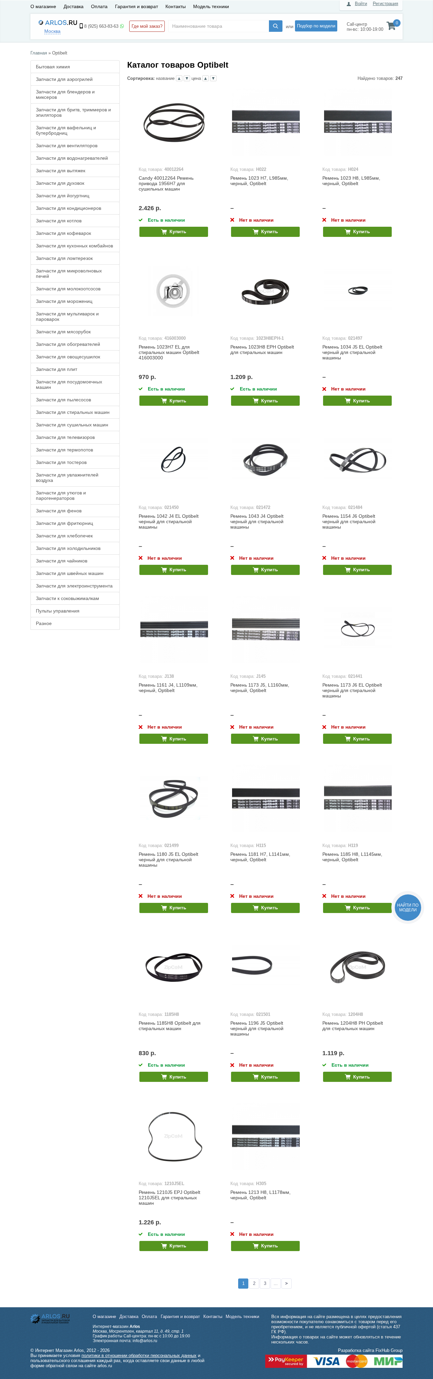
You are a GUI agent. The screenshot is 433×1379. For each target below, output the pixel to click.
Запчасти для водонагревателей (72, 158)
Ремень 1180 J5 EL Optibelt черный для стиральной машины (168, 859)
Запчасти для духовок (60, 183)
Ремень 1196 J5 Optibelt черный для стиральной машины (256, 1028)
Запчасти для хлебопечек (64, 535)
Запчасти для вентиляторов (66, 145)
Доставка (74, 6)
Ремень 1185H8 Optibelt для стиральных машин (170, 1025)
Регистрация (385, 3)
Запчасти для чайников (61, 560)
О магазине (43, 6)
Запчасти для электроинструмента (74, 585)
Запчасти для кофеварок (63, 233)
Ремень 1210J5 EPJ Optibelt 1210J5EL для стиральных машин (169, 1197)
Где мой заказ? (147, 26)
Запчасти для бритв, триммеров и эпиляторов (73, 112)
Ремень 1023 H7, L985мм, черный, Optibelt (259, 180)
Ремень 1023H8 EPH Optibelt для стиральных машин (262, 349)
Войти (361, 3)
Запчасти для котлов (59, 220)
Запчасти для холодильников (68, 548)
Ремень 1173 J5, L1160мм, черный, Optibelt (259, 687)
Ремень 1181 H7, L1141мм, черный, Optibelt (260, 856)
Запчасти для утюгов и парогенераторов (61, 495)
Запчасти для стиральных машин (73, 412)
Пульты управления (57, 611)
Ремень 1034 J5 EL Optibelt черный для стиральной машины (352, 352)
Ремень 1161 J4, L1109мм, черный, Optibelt (168, 687)
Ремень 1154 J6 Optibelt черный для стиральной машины (348, 521)
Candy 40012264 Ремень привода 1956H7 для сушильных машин (166, 183)
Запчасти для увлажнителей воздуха (67, 477)
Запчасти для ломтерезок (64, 258)
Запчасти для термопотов (64, 449)
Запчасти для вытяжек (60, 170)
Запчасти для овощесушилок (68, 356)
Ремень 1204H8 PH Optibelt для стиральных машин (352, 1025)
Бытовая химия (53, 66)
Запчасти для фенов (59, 510)
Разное (44, 623)
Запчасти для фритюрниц (64, 523)
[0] (391, 27)
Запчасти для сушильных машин (72, 424)
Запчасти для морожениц (64, 301)
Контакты (175, 6)
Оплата (99, 6)
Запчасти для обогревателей (68, 344)
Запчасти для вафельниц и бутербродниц (66, 130)
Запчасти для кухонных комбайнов (74, 245)
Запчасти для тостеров (61, 462)
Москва (52, 31)
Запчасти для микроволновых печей (69, 273)
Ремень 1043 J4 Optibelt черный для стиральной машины (256, 521)
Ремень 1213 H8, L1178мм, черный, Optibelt (260, 1194)
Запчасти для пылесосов (63, 399)
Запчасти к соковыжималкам (67, 598)
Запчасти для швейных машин (70, 573)
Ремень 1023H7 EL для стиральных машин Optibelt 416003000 (169, 352)
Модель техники (211, 6)
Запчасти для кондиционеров (68, 208)
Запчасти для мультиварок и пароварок (67, 316)
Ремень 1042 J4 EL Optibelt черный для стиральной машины (169, 521)
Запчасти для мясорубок (63, 331)
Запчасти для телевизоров (65, 437)
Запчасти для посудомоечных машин (69, 384)
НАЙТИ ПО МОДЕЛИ (407, 907)
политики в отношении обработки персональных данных (139, 1355)
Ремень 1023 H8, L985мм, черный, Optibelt (351, 180)
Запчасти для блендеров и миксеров (65, 94)
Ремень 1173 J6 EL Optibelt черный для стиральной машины (352, 690)
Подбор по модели (316, 25)
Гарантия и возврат (136, 6)
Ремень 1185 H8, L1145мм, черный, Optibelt (352, 856)
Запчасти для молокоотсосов (68, 288)
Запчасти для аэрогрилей (64, 79)
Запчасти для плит (56, 369)
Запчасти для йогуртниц (62, 195)
